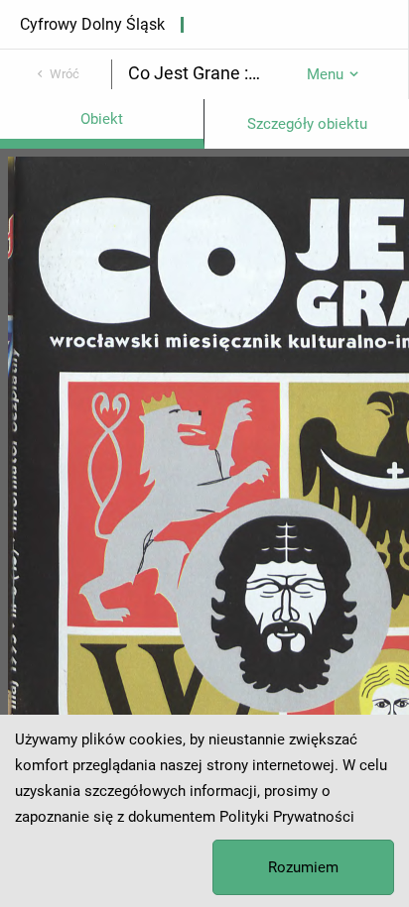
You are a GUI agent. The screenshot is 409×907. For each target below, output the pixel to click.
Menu (325, 74)
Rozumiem (303, 867)
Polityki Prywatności (286, 817)
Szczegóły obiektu (307, 124)
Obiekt (101, 119)
